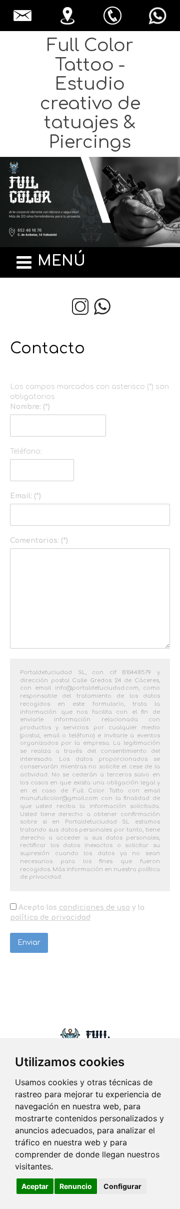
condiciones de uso (94, 907)
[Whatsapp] (102, 306)
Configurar (123, 1186)
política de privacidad (50, 917)
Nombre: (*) (30, 407)
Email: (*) (25, 496)
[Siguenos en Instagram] (80, 306)
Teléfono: (26, 451)
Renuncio (76, 1186)
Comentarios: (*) (43, 540)
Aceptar (35, 1186)
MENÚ (62, 261)
